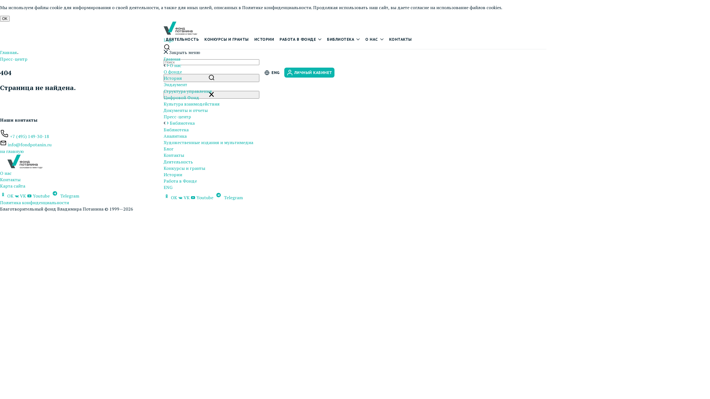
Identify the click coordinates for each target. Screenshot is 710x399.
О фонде (173, 72)
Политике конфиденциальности (276, 7)
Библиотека (340, 39)
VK (186, 198)
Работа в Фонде (180, 181)
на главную (12, 151)
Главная (172, 59)
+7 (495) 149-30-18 (29, 136)
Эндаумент (175, 84)
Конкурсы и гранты (226, 39)
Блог (169, 149)
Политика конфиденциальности (34, 203)
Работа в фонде (298, 39)
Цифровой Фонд (181, 97)
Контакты (400, 39)
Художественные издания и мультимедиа (208, 142)
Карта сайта (12, 186)
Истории (264, 39)
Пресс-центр (177, 117)
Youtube (204, 198)
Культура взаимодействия (192, 104)
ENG (168, 187)
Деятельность (182, 39)
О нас (371, 39)
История (173, 78)
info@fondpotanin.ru (30, 145)
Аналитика (175, 136)
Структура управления (188, 91)
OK (4, 19)
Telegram (233, 198)
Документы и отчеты (186, 110)
